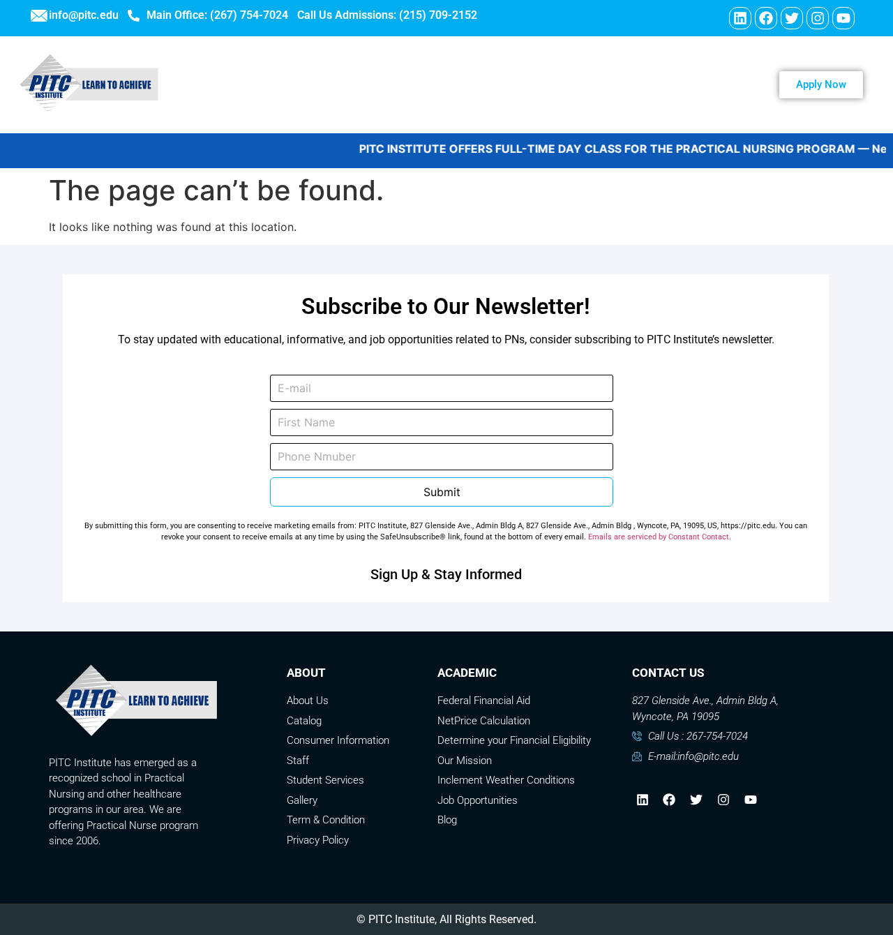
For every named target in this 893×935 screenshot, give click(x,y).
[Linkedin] (740, 18)
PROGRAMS (404, 84)
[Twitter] (792, 18)
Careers (489, 84)
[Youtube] (843, 18)
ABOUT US (313, 84)
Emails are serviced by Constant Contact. (659, 536)
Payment (654, 84)
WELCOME (226, 84)
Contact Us (570, 84)
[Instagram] (817, 18)
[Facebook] (766, 18)
